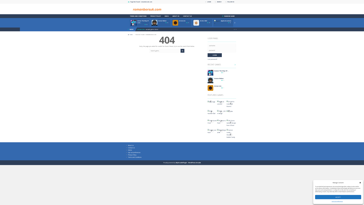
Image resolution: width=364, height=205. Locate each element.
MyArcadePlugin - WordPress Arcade (188, 163)
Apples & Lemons (226, 21)
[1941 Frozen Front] (212, 122)
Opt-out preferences (337, 201)
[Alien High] (211, 101)
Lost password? (212, 59)
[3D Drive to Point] (222, 122)
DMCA (167, 16)
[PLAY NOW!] (133, 23)
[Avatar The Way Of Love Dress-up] (210, 73)
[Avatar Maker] (210, 80)
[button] (360, 183)
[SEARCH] (182, 51)
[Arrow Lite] (210, 88)
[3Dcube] (230, 111)
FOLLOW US (230, 2)
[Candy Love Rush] (212, 131)
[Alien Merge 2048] (222, 131)
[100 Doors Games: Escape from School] (231, 123)
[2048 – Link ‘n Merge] (222, 112)
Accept (338, 197)
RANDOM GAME (229, 16)
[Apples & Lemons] (222, 103)
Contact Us (187, 16)
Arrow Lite (182, 21)
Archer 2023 (203, 21)
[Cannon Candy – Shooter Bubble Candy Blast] (231, 135)
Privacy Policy (155, 16)
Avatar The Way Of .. (221, 71)
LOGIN (209, 2)
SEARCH (219, 2)
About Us (175, 16)
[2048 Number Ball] (212, 112)
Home (131, 34)
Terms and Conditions (138, 16)
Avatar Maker (162, 21)
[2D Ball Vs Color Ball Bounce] (231, 104)
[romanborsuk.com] (147, 9)
